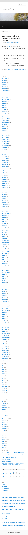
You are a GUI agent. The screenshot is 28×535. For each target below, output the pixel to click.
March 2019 (4, 238)
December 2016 (5, 268)
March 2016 (4, 282)
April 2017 (4, 261)
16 (23, 473)
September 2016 (5, 272)
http (14, 506)
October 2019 (5, 230)
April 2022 (4, 177)
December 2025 (5, 94)
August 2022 (4, 170)
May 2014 (4, 318)
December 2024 (5, 116)
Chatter (3, 375)
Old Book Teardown (5, 522)
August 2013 (4, 329)
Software (4, 424)
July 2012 (4, 341)
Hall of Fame (4, 390)
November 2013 (5, 324)
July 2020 (4, 217)
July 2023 (4, 149)
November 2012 (5, 333)
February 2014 (5, 322)
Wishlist (4, 443)
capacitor (6, 500)
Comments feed (5, 488)
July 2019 (4, 234)
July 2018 (4, 246)
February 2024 (5, 135)
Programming (5, 418)
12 (10, 473)
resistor (4, 525)
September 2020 (5, 213)
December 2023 (5, 139)
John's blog (6, 8)
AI (2, 365)
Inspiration (4, 397)
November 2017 (5, 251)
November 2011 (5, 354)
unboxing (19, 525)
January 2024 (5, 137)
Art (2, 367)
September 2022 (5, 168)
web (24, 525)
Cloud (3, 377)
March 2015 (4, 299)
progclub (18, 522)
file (2, 506)
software (7, 525)
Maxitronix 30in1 (17, 519)
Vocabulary (4, 439)
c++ (24, 497)
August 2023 (4, 147)
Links (8, 26)
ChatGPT (11, 500)
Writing (3, 445)
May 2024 (4, 130)
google (8, 506)
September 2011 (5, 358)
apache (14, 497)
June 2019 (4, 236)
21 (16, 475)
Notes (3, 413)
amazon (10, 497)
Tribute (3, 435)
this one (8, 46)
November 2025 (5, 96)
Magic (3, 405)
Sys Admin (8, 69)
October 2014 (5, 308)
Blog (3, 23)
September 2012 (5, 337)
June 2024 (4, 128)
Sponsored (4, 426)
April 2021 (4, 200)
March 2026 (4, 88)
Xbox (3, 447)
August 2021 (4, 192)
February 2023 (5, 158)
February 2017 (5, 265)
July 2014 (4, 314)
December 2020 (5, 208)
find (4, 70)
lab (9, 513)
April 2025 (4, 109)
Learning (4, 403)
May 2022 (4, 175)
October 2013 (5, 326)
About (7, 23)
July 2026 (4, 80)
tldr (19, 70)
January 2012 (5, 350)
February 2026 (5, 90)
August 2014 (4, 312)
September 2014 (5, 310)
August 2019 (4, 232)
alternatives (16, 69)
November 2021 (5, 187)
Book (3, 371)
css (18, 500)
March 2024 (4, 134)
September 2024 (5, 122)
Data (3, 378)
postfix (14, 522)
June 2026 (4, 82)
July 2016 (4, 274)
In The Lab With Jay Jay (19, 23)
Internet (3, 399)
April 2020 (4, 223)
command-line (21, 69)
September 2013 (5, 327)
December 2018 (5, 240)
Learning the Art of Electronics (10, 516)
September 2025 (5, 99)
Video (3, 437)
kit (7, 513)
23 (23, 475)
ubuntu (15, 525)
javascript (4, 513)
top (21, 70)
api (16, 497)
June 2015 (4, 293)
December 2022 (5, 162)
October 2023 (5, 143)
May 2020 (4, 221)
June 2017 (4, 257)
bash (22, 497)
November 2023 (5, 141)
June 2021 (4, 196)
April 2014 (4, 320)
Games (3, 388)
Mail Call (4, 519)
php (11, 522)
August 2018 (4, 244)
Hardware (4, 392)
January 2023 (5, 160)
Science (3, 422)
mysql (22, 519)
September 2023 (5, 145)
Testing (3, 430)
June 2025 (4, 105)
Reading (4, 420)
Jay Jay (17, 42)
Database (4, 380)
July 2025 (4, 103)
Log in (3, 484)
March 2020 (4, 225)
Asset (3, 369)
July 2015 (4, 291)
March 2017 (4, 263)
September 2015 (5, 287)
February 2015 (5, 301)
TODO (3, 432)
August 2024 (4, 124)
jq (9, 70)
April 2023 (4, 154)
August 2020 (4, 215)
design (24, 500)
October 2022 (5, 166)
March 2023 (4, 156)
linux (11, 70)
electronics (5, 503)
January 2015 (5, 303)
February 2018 (5, 248)
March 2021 (4, 202)
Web (3, 441)
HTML (11, 506)
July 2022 (4, 172)
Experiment (23, 503)
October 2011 (5, 356)
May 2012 (4, 343)
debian (20, 500)
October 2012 (5, 335)
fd (2, 70)
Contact (11, 23)
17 (3, 475)
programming (22, 522)
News (3, 411)
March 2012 (4, 346)
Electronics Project (13, 503)
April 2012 (4, 345)
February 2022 (5, 181)
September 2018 (5, 242)
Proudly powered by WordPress (14, 532)
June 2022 (4, 173)
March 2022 (4, 179)
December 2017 (5, 250)
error (20, 503)
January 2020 (5, 229)
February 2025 (5, 113)
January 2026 (5, 92)
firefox (5, 506)
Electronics (4, 386)
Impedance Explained (6, 461)
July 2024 (4, 126)
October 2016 (5, 270)
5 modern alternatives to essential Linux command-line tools (11, 38)
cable (3, 500)
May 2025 (4, 107)
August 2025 (4, 101)
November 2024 (5, 118)
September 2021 (5, 191)
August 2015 (4, 289)
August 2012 (4, 339)
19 (10, 475)
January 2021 (5, 206)
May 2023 (4, 153)
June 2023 (4, 151)
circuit (14, 500)
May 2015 (4, 295)
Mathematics (4, 407)
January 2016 (5, 284)
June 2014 (4, 316)
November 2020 (5, 210)
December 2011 (5, 352)
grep (6, 70)
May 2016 (4, 278)
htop (8, 70)
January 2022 (5, 183)
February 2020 (5, 227)
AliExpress (5, 497)
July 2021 (4, 194)
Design (3, 382)
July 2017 (4, 255)
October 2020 (5, 211)
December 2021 (5, 185)
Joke (3, 401)
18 (6, 475)
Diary (3, 384)
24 (3, 476)
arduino (19, 497)
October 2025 (5, 97)
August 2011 (4, 360)
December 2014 (5, 305)
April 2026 (4, 86)
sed (18, 70)
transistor (11, 525)
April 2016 (4, 280)
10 (3, 473)
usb (22, 525)
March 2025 (4, 111)
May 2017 (4, 259)
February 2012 (5, 348)
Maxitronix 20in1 (10, 519)
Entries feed (4, 486)
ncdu (16, 70)
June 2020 (4, 219)
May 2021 (4, 198)
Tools (3, 434)
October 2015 (5, 286)
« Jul (7, 479)
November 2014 (5, 306)
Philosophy (4, 415)
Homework (4, 394)
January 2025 (5, 115)
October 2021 (5, 189)
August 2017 (4, 253)
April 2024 (4, 132)
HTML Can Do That (6, 459)
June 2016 (4, 276)
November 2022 (5, 164)
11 (6, 473)
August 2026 (4, 78)
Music (3, 26)
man (13, 70)
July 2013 (4, 331)
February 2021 (5, 204)
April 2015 (4, 297)
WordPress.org (5, 490)
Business (4, 373)
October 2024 (5, 120)
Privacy (3, 416)
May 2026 (4, 84)
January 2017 (5, 267)
